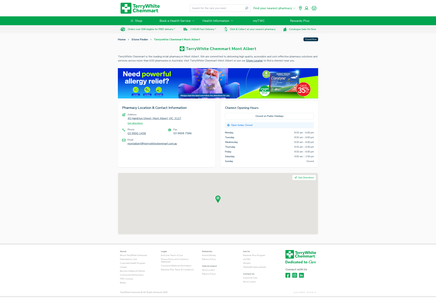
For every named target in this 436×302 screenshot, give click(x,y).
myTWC (259, 21)
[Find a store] (300, 8)
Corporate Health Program (132, 263)
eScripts (247, 263)
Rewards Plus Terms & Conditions (177, 269)
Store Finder (139, 39)
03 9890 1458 (137, 133)
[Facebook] (288, 275)
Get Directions (306, 177)
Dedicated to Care (128, 259)
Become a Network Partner (132, 271)
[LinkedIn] (301, 275)
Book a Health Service (175, 21)
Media (123, 282)
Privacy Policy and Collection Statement (175, 260)
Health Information (216, 21)
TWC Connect (126, 278)
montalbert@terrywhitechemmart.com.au (152, 143)
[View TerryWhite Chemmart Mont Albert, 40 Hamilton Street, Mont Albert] (218, 199)
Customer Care (250, 277)
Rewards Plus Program (254, 255)
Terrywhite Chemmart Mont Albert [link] (177, 39)
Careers (123, 267)
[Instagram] (295, 275)
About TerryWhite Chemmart (133, 255)
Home (122, 39)
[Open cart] (314, 8)
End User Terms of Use (172, 255)
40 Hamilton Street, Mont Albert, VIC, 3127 (154, 118)
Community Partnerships (132, 275)
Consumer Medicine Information (176, 265)
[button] (314, 8)
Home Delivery (209, 255)
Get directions (135, 123)
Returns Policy (209, 259)
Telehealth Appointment (254, 267)
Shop (138, 21)
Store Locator (254, 61)
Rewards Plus (299, 21)
